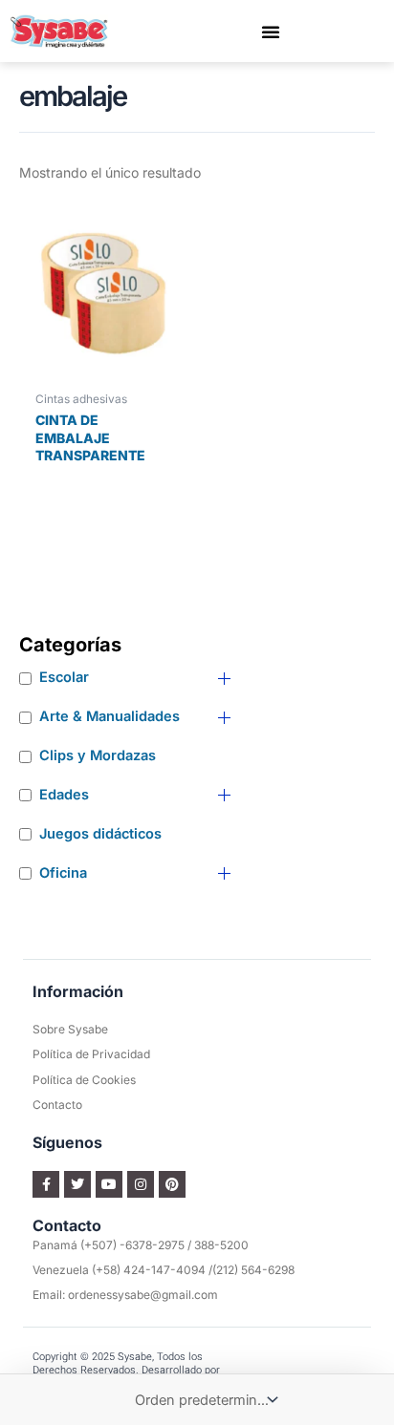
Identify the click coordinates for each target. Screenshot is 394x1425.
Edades (64, 794)
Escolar (64, 677)
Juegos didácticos (100, 833)
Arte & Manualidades (109, 716)
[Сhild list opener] (224, 678)
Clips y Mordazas (97, 755)
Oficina (63, 873)
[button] (270, 31)
